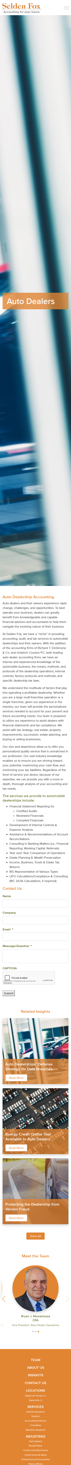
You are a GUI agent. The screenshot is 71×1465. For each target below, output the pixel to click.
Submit (8, 993)
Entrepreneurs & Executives (36, 1459)
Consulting (35, 1425)
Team (35, 1360)
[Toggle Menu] (66, 7)
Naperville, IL (35, 1400)
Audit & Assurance (35, 1411)
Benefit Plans (35, 1445)
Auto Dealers (35, 1441)
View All (35, 1236)
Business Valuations (35, 1430)
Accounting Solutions (35, 1420)
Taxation (35, 1416)
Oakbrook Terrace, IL (35, 1395)
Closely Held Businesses (35, 1450)
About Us (35, 1367)
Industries (35, 1436)
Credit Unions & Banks (35, 1455)
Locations (35, 1390)
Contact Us (35, 1383)
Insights (35, 1375)
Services (35, 1407)
